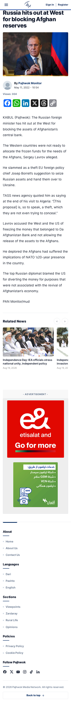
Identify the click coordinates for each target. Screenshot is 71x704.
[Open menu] (6, 4)
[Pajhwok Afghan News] (27, 4)
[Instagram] (25, 672)
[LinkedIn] (38, 672)
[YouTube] (18, 672)
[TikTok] (31, 672)
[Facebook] (5, 672)
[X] (11, 672)
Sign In (50, 4)
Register (63, 4)
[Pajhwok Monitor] (7, 85)
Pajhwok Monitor (30, 83)
